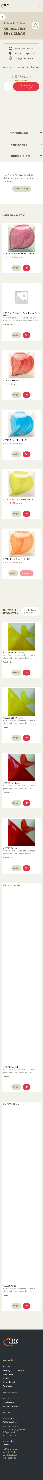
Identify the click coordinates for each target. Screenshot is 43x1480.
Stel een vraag (21, 189)
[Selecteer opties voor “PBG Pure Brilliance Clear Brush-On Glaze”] (26, 335)
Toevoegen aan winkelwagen (26, 86)
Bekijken (16, 268)
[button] (26, 268)
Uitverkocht (27, 573)
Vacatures (7, 1386)
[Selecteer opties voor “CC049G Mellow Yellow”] (26, 673)
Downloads (8, 1374)
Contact (6, 1367)
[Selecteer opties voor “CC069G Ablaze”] (26, 1306)
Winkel (6, 1398)
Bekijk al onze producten (30, 611)
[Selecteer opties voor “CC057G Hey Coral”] (26, 803)
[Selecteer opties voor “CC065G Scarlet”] (26, 1087)
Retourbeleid (9, 1382)
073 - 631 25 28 (9, 1435)
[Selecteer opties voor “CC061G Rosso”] (26, 868)
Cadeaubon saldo (11, 1406)
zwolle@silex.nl (10, 1455)
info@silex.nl (9, 1432)
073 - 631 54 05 (9, 1458)
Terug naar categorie (35, 25)
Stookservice (8, 1402)
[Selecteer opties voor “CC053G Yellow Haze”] (26, 738)
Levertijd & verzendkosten (14, 1370)
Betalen (6, 1378)
